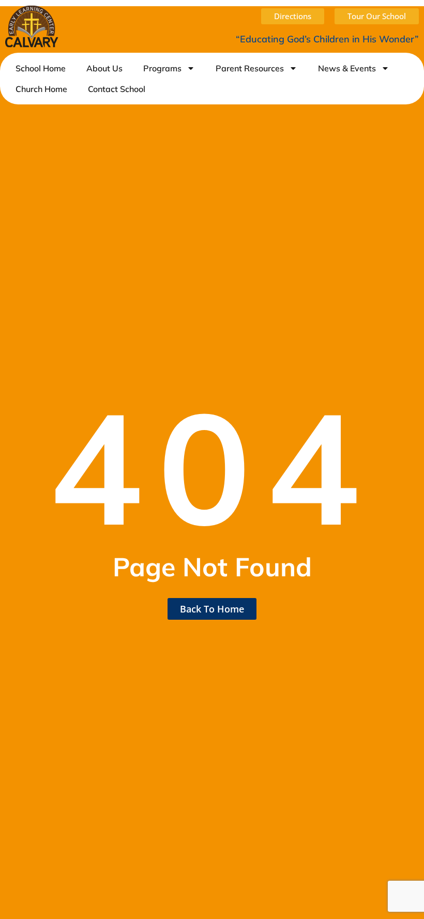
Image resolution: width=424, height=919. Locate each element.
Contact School (116, 89)
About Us (104, 68)
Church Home (41, 89)
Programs (162, 68)
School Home (41, 68)
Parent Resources (250, 68)
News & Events (347, 68)
